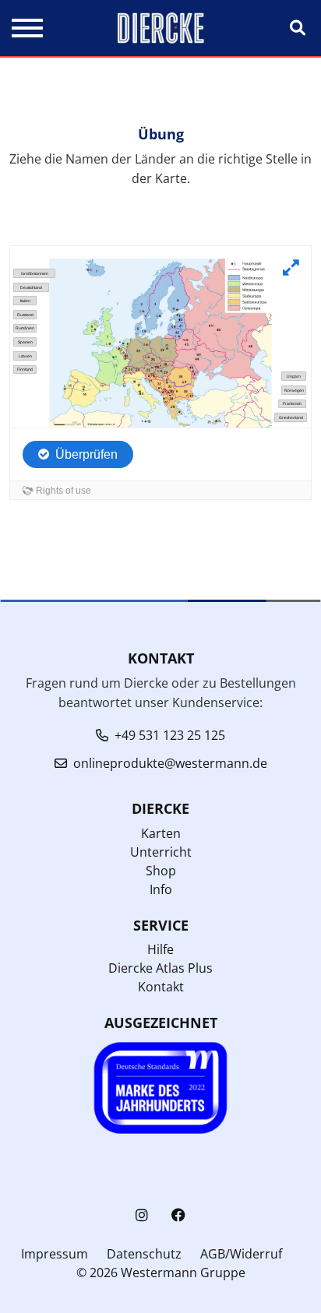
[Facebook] (178, 1215)
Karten (161, 833)
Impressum (54, 1253)
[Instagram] (142, 1215)
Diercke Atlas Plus (160, 968)
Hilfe (160, 949)
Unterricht (161, 852)
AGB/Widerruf (241, 1253)
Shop (161, 870)
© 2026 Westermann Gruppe (160, 1272)
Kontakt (161, 986)
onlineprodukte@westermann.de (170, 763)
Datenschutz (144, 1253)
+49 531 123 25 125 (170, 735)
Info (161, 889)
